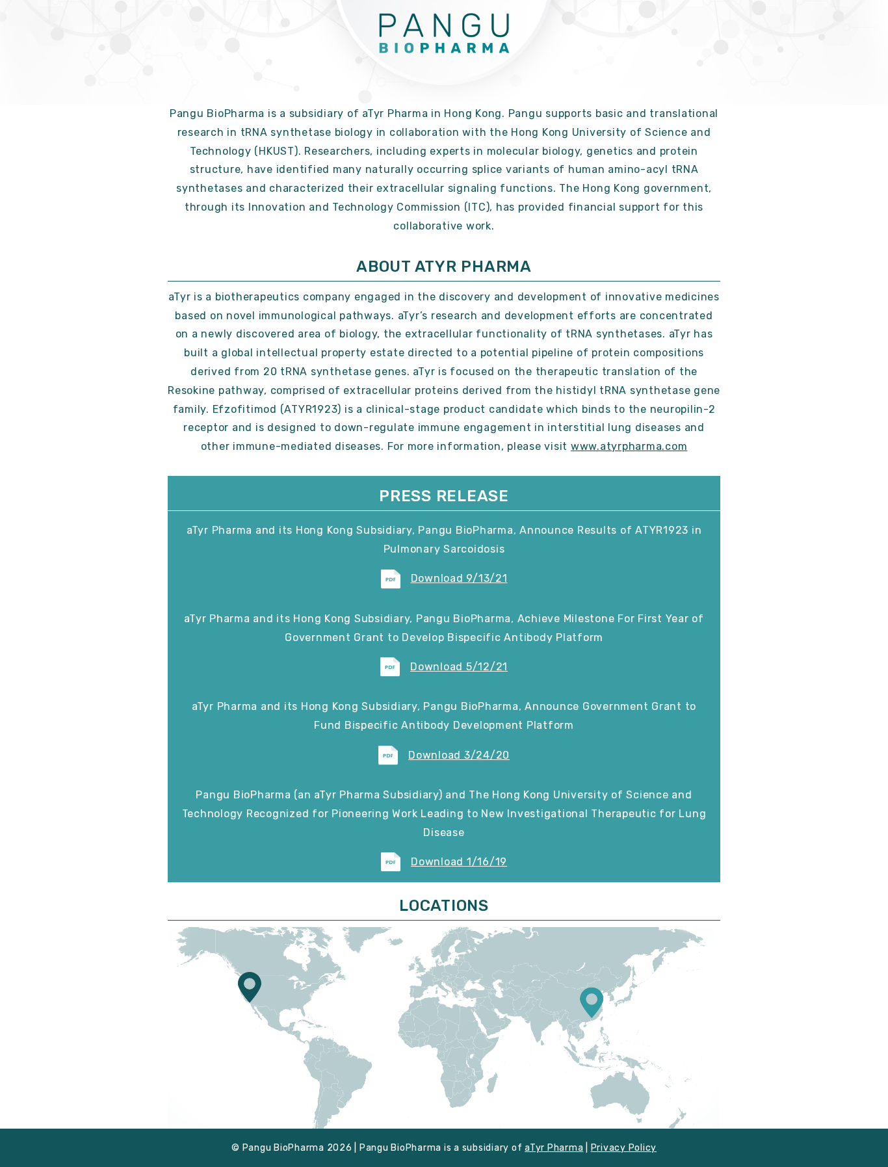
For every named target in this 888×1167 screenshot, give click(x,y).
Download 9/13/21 (459, 578)
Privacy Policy (624, 1147)
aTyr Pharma (554, 1147)
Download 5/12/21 (459, 667)
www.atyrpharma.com (629, 446)
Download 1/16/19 (459, 862)
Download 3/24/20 (459, 755)
